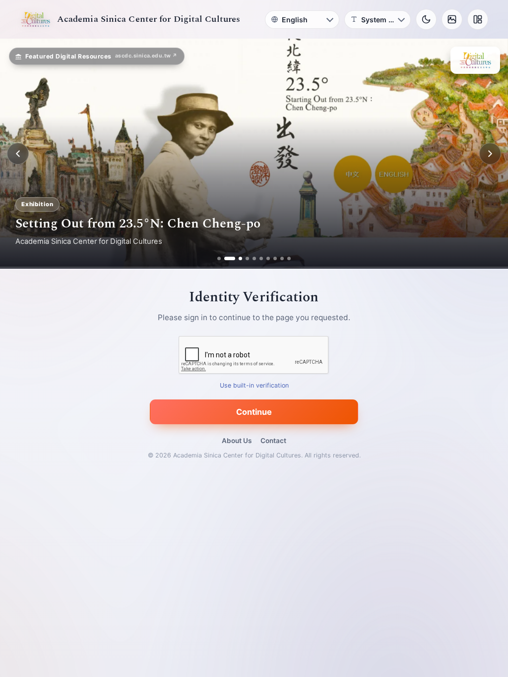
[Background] (452, 19)
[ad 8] (275, 258)
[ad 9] (282, 258)
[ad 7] (268, 258)
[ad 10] (289, 258)
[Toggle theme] (426, 19)
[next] (490, 154)
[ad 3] (236, 258)
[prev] (18, 154)
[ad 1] (219, 258)
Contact (273, 441)
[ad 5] (254, 258)
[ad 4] (247, 258)
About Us (237, 441)
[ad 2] (226, 258)
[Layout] (477, 19)
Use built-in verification (254, 386)
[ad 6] (261, 258)
